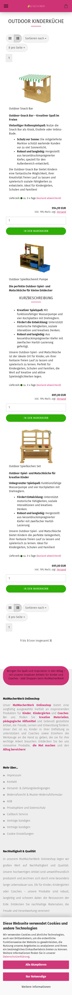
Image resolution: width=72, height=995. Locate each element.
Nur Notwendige (36, 976)
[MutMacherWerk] (36, 6)
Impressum (14, 775)
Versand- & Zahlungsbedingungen (28, 788)
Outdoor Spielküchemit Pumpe (28, 279)
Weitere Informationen (36, 987)
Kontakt (12, 781)
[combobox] (36, 38)
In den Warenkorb (36, 231)
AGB (9, 801)
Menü (6, 6)
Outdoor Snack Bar (21, 108)
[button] (10, 38)
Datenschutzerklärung (16, 956)
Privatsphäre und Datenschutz (26, 808)
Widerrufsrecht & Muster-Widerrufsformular (34, 794)
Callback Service (17, 814)
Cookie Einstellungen (20, 834)
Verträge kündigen (18, 820)
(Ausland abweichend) (48, 198)
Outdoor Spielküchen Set (25, 466)
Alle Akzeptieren (36, 964)
